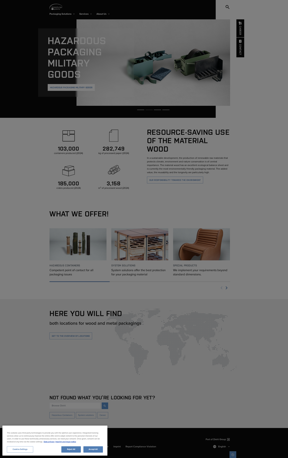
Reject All (71, 449)
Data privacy (49, 442)
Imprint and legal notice (65, 442)
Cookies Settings (20, 449)
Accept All (93, 449)
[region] (54, 441)
